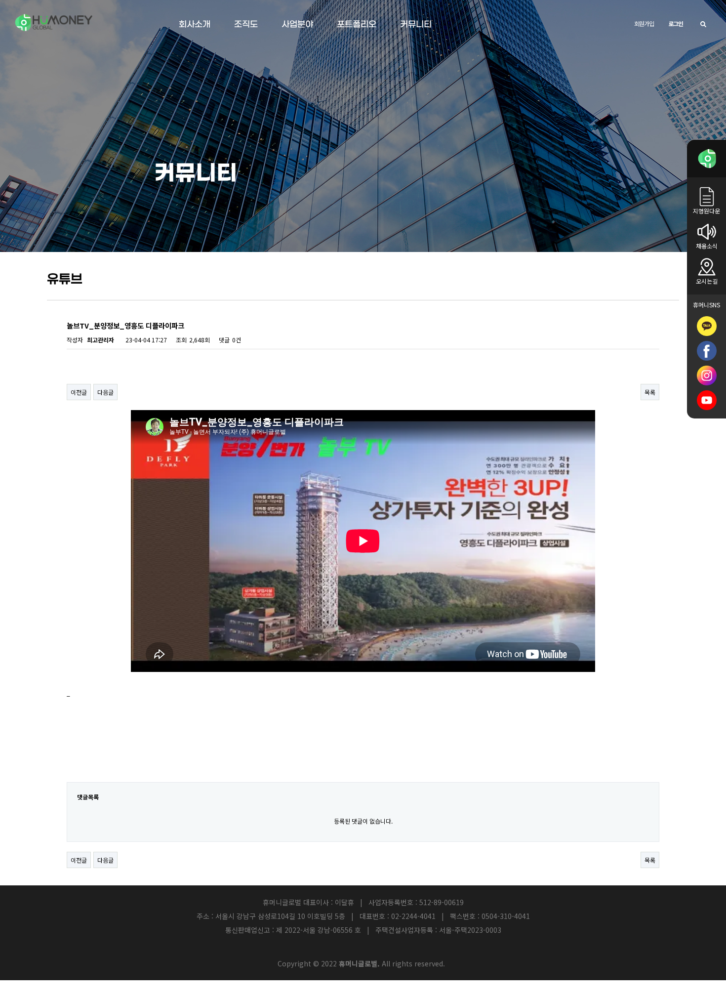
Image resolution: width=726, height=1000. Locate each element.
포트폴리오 (356, 25)
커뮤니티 (416, 25)
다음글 (105, 392)
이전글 (79, 392)
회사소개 (194, 25)
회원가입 (643, 23)
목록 (650, 392)
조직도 (246, 25)
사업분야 (297, 25)
